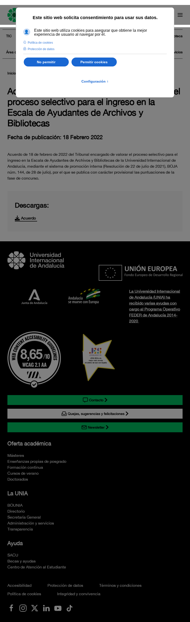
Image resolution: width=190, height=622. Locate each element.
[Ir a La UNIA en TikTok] (69, 607)
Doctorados (17, 479)
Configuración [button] (95, 81)
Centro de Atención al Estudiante (36, 567)
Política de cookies (24, 593)
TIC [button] (9, 36)
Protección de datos (65, 585)
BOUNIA (15, 505)
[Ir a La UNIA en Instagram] (23, 607)
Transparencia (20, 529)
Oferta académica (29, 443)
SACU (12, 555)
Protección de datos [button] (41, 49)
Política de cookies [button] (40, 42)
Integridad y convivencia (78, 593)
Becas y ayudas (21, 561)
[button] (180, 15)
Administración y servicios (30, 523)
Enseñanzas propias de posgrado (36, 461)
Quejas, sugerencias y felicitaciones (96, 414)
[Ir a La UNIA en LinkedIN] (46, 607)
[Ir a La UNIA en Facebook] (11, 607)
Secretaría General (24, 517)
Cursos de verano (23, 473)
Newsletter (96, 427)
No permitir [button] (46, 62)
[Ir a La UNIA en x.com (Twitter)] (35, 607)
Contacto (96, 400)
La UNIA (17, 493)
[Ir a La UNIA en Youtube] (58, 607)
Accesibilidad (19, 585)
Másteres (15, 455)
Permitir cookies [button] (94, 62)
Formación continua (25, 467)
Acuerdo (28, 218)
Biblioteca (175, 36)
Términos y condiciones (120, 585)
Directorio (16, 511)
